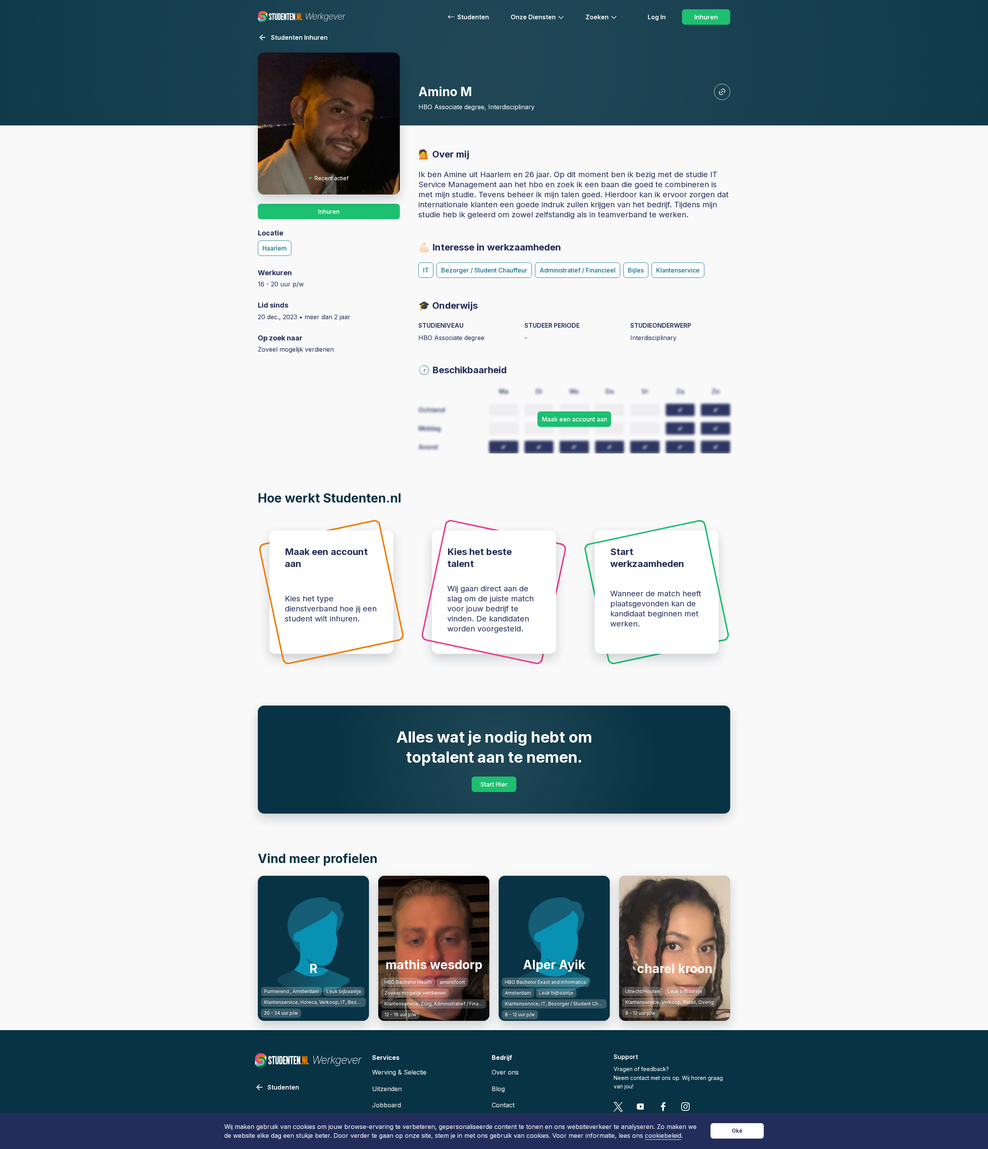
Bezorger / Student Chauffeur (484, 270)
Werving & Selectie (399, 1072)
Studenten (473, 17)
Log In (657, 17)
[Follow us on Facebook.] (663, 1107)
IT (426, 270)
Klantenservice (678, 270)
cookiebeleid (663, 1135)
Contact (503, 1105)
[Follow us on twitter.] (618, 1107)
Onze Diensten (533, 17)
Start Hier (494, 784)
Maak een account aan (574, 419)
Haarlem (274, 248)
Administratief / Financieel (578, 270)
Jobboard (386, 1105)
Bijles (636, 270)
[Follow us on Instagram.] (685, 1107)
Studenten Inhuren (299, 37)
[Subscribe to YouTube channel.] (641, 1107)
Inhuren (706, 17)
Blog (498, 1089)
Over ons (505, 1072)
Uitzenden (387, 1089)
